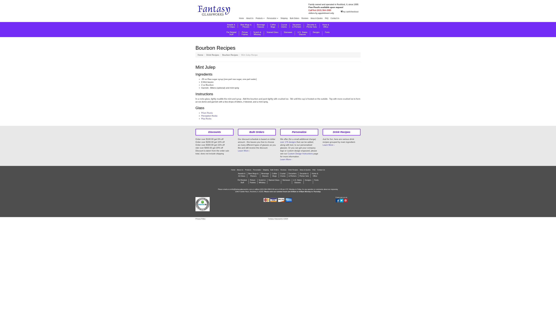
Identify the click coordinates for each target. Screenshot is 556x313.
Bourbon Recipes (230, 55)
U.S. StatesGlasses (302, 33)
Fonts (327, 32)
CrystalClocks (284, 26)
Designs (316, 32)
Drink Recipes (212, 55)
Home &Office (325, 26)
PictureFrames (245, 33)
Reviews (304, 18)
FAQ (326, 18)
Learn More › (244, 151)
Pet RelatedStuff (231, 33)
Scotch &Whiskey (257, 33)
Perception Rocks (209, 116)
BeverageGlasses (261, 26)
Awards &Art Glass (231, 26)
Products (259, 18)
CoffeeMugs (273, 26)
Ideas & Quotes (317, 18)
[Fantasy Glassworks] (214, 11)
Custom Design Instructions (300, 153)
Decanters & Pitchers (296, 26)
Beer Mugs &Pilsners (246, 26)
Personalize (272, 18)
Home (241, 18)
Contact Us (335, 18)
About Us (249, 18)
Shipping (284, 18)
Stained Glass (272, 32)
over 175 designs (288, 142)
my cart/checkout (350, 11)
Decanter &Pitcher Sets (312, 26)
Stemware (288, 32)
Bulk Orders (294, 18)
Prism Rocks (207, 113)
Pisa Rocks (206, 119)
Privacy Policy (200, 219)
